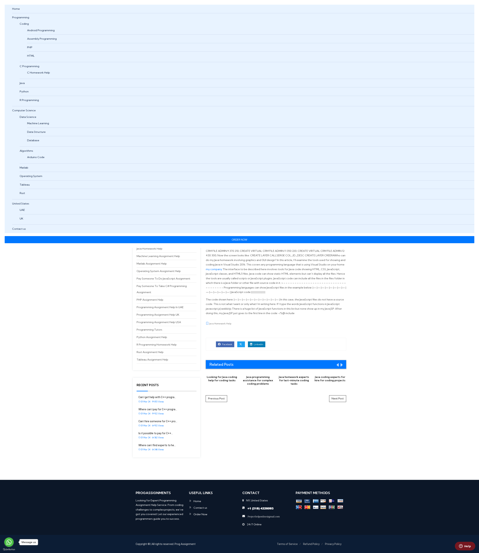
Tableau (25, 184)
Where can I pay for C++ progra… (157, 409)
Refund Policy (311, 544)
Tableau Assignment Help (152, 359)
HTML (31, 55)
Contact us (19, 228)
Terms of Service (287, 544)
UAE (22, 210)
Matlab (24, 167)
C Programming (29, 66)
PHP (29, 47)
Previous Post (216, 398)
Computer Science (24, 110)
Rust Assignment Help (150, 352)
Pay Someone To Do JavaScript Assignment (163, 278)
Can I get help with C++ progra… (157, 397)
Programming (20, 17)
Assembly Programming (42, 38)
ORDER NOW (239, 239)
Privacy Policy (333, 544)
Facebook (227, 344)
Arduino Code (36, 157)
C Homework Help (38, 72)
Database (33, 140)
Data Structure (36, 132)
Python (24, 91)
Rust (22, 193)
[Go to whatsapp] (9, 542)
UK (21, 218)
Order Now (200, 514)
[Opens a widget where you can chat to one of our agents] (465, 546)
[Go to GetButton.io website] (9, 549)
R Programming (29, 100)
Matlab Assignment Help (152, 263)
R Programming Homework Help (157, 344)
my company (214, 269)
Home (16, 8)
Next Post (338, 398)
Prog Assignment (185, 544)
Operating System (31, 176)
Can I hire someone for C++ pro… (157, 421)
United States (20, 203)
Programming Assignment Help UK (158, 314)
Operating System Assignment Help (159, 271)
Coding (24, 23)
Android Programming (41, 30)
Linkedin (258, 344)
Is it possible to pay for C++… (155, 433)
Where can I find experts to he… (157, 445)
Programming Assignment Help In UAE (160, 307)
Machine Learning (38, 123)
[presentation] (337, 365)
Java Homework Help (149, 248)
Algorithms (26, 150)
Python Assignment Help (152, 337)
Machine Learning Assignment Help (158, 256)
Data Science (28, 117)
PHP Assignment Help (150, 299)
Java (22, 83)
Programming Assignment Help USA (159, 322)
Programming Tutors (149, 329)
